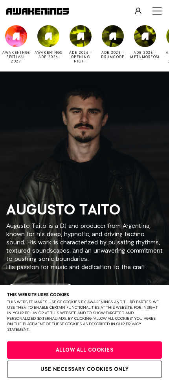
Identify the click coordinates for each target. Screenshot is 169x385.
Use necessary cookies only (84, 369)
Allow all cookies (85, 350)
